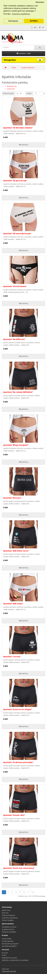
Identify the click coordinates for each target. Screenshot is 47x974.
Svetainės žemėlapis (9, 932)
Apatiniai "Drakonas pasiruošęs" (18, 762)
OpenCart (5, 969)
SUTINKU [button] (34, 21)
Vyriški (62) (10, 89)
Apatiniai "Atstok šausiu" (15, 286)
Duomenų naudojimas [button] (21, 14)
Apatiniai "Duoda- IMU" (14, 815)
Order (4, 955)
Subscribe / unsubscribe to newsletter (15, 960)
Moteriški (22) (11, 86)
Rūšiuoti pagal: (8, 93)
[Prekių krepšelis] (39, 27)
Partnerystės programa (10, 944)
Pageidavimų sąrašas (9, 958)
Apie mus (5, 913)
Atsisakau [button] (40, 2)
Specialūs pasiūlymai (9, 946)
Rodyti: (29, 93)
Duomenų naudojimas (10, 918)
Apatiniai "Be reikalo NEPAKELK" (18, 392)
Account (5, 953)
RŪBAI (14, 68)
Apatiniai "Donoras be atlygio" (17, 709)
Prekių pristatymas (8, 915)
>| (32, 892)
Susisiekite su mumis (9, 927)
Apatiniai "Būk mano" (13, 603)
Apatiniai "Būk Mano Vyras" (16, 550)
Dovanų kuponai (8, 941)
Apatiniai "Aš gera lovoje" (15, 180)
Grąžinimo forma (8, 929)
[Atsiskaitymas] (43, 27)
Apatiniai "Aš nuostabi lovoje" (17, 233)
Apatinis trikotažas (28, 68)
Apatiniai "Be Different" (14, 339)
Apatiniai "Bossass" (12, 498)
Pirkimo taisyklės (8, 920)
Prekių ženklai (7, 939)
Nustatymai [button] (13, 21)
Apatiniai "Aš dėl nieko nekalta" (18, 127)
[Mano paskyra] (35, 27)
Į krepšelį (24, 145)
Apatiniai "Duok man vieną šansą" (19, 868)
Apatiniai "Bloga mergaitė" (16, 445)
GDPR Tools (6, 910)
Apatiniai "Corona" (12, 656)
